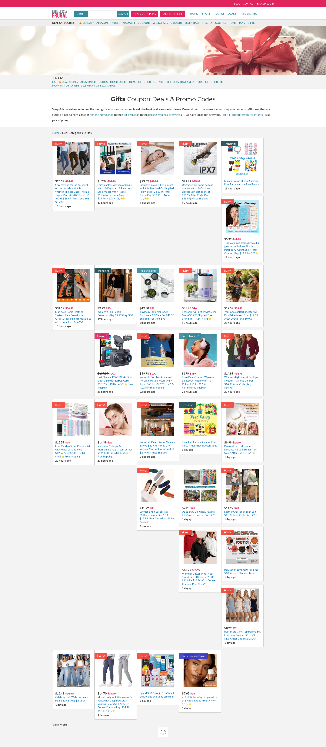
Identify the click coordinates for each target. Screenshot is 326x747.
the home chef (104, 114)
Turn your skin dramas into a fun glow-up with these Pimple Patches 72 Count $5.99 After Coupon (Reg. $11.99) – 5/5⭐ (242, 246)
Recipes (219, 13)
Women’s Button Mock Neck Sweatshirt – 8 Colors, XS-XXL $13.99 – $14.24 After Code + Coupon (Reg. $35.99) (198, 577)
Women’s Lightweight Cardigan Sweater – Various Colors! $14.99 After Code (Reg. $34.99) (241, 380)
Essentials (192, 22)
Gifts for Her (147, 81)
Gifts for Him (214, 81)
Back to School (172, 13)
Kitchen (207, 22)
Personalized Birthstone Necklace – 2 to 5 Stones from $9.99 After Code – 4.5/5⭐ (240, 447)
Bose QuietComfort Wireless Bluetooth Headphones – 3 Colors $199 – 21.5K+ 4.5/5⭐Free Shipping (198, 380)
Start (206, 13)
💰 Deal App (86, 22)
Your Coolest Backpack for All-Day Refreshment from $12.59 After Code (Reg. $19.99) (241, 313)
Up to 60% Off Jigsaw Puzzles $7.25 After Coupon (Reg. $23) (199, 511)
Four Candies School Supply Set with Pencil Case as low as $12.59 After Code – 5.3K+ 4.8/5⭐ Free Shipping (72, 449)
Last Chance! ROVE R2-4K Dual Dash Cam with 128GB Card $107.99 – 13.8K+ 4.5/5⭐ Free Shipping (115, 380)
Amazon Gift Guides (94, 81)
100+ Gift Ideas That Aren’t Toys (181, 81)
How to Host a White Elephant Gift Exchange (83, 85)
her (92, 114)
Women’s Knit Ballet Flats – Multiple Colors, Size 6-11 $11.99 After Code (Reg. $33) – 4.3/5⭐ (157, 515)
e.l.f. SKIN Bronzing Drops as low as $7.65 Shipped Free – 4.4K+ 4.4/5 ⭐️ (199, 698)
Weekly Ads (160, 22)
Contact (249, 3)
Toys (242, 22)
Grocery (176, 22)
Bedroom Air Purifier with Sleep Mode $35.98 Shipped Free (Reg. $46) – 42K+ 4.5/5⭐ (199, 313)
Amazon (102, 22)
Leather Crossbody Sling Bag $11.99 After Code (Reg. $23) (240, 511)
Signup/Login (265, 3)
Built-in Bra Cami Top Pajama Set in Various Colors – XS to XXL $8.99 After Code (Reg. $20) (242, 633)
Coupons (144, 22)
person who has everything (165, 114)
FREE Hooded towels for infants (242, 114)
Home (194, 13)
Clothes (220, 22)
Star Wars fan (130, 114)
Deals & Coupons (145, 13)
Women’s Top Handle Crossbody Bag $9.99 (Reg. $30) (116, 311)
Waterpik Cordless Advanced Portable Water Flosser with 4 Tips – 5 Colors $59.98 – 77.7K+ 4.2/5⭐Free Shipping (158, 380)
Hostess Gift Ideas (123, 81)
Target (115, 22)
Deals (232, 13)
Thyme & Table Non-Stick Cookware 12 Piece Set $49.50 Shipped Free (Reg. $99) (157, 313)
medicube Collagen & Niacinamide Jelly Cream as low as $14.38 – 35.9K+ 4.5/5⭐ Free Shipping (115, 449)
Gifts (251, 22)
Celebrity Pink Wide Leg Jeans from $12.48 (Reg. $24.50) (71, 697)
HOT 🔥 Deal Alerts (65, 81)
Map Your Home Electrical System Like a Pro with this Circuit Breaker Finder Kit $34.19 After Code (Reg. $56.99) (73, 315)
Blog (237, 3)
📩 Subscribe (248, 13)
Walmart (128, 22)
